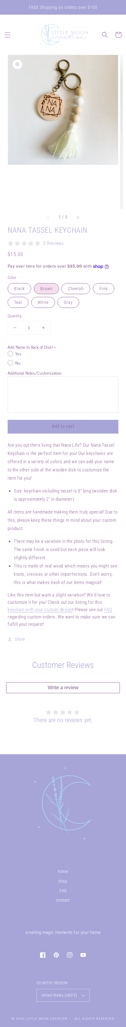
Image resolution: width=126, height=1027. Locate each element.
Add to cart (63, 426)
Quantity (14, 316)
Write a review (63, 687)
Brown (46, 288)
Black (19, 288)
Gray (68, 302)
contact (63, 900)
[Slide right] (77, 217)
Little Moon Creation (46, 1018)
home (63, 871)
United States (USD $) (59, 995)
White (43, 302)
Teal (18, 302)
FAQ (108, 609)
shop (62, 881)
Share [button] (20, 639)
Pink (103, 288)
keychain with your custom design (40, 609)
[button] (7, 34)
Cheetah (76, 288)
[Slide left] (48, 217)
